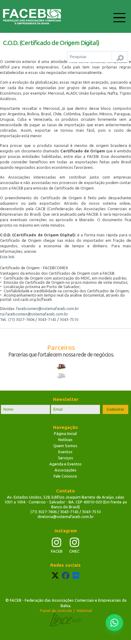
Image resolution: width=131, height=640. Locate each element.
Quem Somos (65, 445)
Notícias (65, 439)
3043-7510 (69, 319)
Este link (7, 257)
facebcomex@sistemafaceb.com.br (47, 308)
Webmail (84, 610)
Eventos (65, 452)
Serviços (65, 458)
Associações (65, 470)
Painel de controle (56, 610)
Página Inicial (65, 433)
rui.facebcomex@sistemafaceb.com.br (34, 314)
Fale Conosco (65, 476)
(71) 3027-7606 (21, 319)
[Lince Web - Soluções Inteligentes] (66, 620)
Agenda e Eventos (65, 464)
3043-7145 (47, 319)
